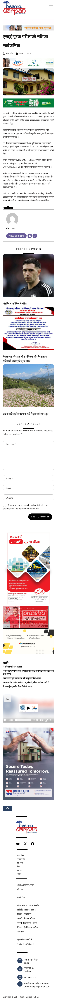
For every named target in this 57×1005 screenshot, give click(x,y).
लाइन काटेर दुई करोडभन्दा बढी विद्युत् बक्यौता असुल (25, 413)
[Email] (30, 236)
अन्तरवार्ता (20, 870)
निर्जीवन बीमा (21, 859)
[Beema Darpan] (14, 14)
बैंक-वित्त (20, 863)
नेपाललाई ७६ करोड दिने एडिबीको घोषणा (17, 686)
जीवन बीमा (20, 855)
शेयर (18, 866)
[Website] (35, 236)
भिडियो (19, 874)
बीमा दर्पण (10, 53)
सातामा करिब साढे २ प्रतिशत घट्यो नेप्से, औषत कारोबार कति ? (26, 682)
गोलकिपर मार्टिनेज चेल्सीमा (15, 303)
